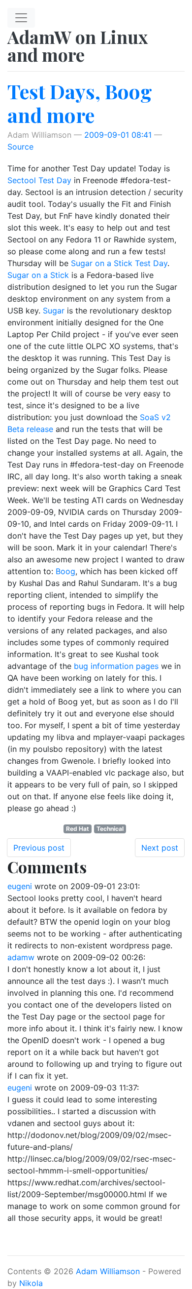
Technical (110, 828)
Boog (65, 571)
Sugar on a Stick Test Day (119, 263)
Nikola (31, 1283)
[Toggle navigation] (21, 18)
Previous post (38, 848)
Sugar (53, 310)
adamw (20, 957)
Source (20, 147)
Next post (159, 848)
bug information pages (116, 666)
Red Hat (77, 828)
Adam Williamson (108, 1271)
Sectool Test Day (39, 180)
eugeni (19, 886)
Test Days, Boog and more (79, 103)
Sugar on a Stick (38, 275)
